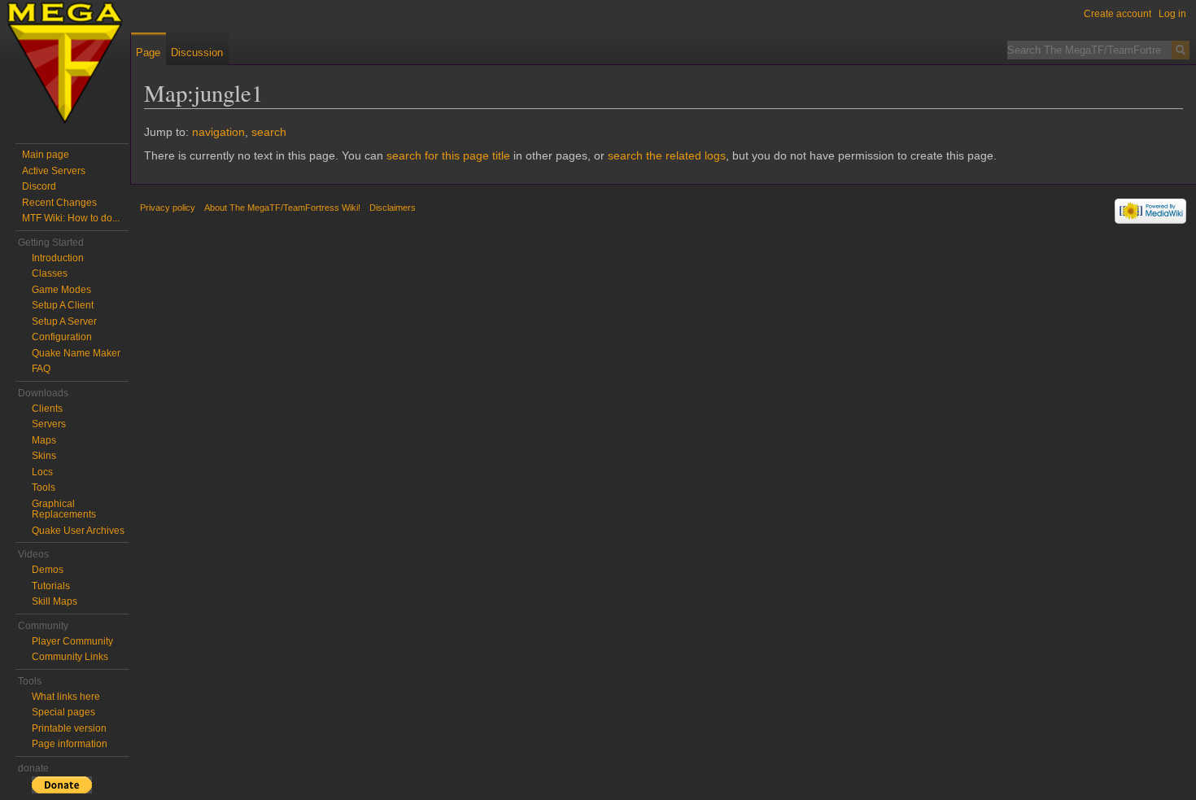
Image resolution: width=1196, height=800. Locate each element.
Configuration (62, 337)
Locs (42, 472)
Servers (49, 424)
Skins (44, 455)
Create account (1117, 14)
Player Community (72, 641)
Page (148, 52)
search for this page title (448, 155)
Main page (45, 154)
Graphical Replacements (64, 509)
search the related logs (667, 155)
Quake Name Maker (76, 353)
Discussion (197, 52)
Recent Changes (59, 202)
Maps (44, 440)
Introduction (58, 258)
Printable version (69, 728)
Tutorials (51, 586)
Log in (1172, 14)
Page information (69, 744)
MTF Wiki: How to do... (71, 218)
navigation (218, 131)
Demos (47, 569)
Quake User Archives (78, 530)
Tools (43, 487)
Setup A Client (63, 305)
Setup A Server (64, 321)
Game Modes (61, 289)
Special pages (63, 712)
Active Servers (53, 171)
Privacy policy (167, 207)
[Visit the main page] (65, 65)
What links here (66, 696)
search (268, 131)
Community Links (70, 656)
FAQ (41, 368)
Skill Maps (54, 601)
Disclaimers (392, 207)
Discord (39, 186)
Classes (50, 273)
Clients (47, 408)
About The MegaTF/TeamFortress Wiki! (282, 207)
